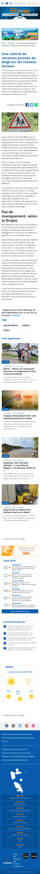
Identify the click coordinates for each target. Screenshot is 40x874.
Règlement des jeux (20, 760)
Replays (9, 734)
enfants (25, 325)
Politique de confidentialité (12, 756)
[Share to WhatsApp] (36, 105)
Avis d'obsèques (8, 738)
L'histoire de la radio (9, 749)
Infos (4, 734)
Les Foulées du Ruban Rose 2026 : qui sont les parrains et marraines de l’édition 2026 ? (24, 568)
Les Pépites (30, 738)
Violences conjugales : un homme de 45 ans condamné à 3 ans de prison (24, 606)
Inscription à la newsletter (22, 734)
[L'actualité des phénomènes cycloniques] (10, 15)
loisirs (6, 330)
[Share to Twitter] (31, 105)
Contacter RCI (22, 749)
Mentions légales (28, 756)
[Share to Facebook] (27, 105)
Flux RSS (5, 741)
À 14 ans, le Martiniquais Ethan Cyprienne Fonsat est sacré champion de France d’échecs (22, 598)
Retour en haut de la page (15, 539)
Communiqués (19, 738)
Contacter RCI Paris (9, 753)
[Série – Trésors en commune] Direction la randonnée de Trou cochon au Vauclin (22, 576)
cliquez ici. (16, 315)
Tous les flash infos (20, 611)
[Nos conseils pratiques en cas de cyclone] (29, 15)
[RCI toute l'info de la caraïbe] (7, 3)
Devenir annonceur (24, 753)
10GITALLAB (31, 872)
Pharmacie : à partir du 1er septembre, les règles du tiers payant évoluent (24, 584)
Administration (7, 760)
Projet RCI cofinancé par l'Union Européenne (15, 860)
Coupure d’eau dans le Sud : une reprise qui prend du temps (22, 591)
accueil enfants (10, 325)
